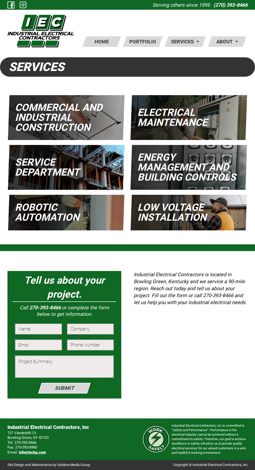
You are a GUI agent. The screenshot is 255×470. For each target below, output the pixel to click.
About (224, 42)
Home (102, 42)
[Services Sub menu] (197, 41)
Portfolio (142, 42)
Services (182, 42)
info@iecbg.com (32, 452)
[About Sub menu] (236, 41)
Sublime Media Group (73, 465)
